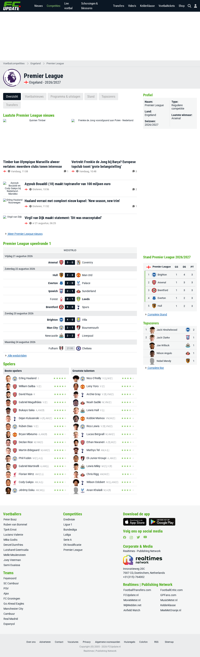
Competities (53, 6)
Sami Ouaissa (12, 565)
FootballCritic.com (171, 590)
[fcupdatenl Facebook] (124, 537)
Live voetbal (68, 6)
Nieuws (38, 6)
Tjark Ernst (10, 529)
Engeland (35, 63)
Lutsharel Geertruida (16, 549)
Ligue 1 (67, 524)
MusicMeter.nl (168, 600)
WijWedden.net (132, 605)
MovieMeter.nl (131, 600)
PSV (6, 588)
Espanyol (9, 623)
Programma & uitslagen (65, 96)
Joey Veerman (12, 560)
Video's (132, 6)
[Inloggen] (194, 6)
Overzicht (12, 96)
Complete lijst (155, 367)
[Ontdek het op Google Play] (162, 522)
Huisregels (129, 642)
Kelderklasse (147, 6)
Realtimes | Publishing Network (100, 651)
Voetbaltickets (167, 6)
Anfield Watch (131, 610)
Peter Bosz (10, 519)
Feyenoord (10, 578)
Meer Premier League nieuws (25, 233)
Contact (59, 642)
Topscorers (108, 96)
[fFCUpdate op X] (138, 537)
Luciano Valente (13, 534)
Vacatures (73, 642)
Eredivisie (69, 519)
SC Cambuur (11, 583)
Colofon (143, 642)
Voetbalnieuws (34, 96)
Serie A (67, 539)
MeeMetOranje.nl (170, 610)
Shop (182, 6)
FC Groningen (12, 598)
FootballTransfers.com (137, 590)
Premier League (55, 63)
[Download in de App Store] (134, 522)
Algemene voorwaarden (107, 642)
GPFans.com (168, 595)
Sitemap (169, 642)
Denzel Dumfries (13, 544)
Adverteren (45, 642)
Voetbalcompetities (14, 63)
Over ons (31, 642)
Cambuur (9, 613)
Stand (91, 96)
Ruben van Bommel (15, 524)
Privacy (87, 642)
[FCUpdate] (12, 6)
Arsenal (176, 118)
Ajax (6, 593)
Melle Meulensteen (15, 554)
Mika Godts (10, 539)
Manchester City (13, 608)
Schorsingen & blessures (89, 6)
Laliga (67, 534)
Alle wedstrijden (17, 355)
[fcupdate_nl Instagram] (131, 537)
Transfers (118, 6)
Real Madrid (11, 618)
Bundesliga (70, 529)
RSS (156, 642)
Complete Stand (157, 314)
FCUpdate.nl (130, 595)
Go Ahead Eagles (14, 603)
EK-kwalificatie (72, 544)
